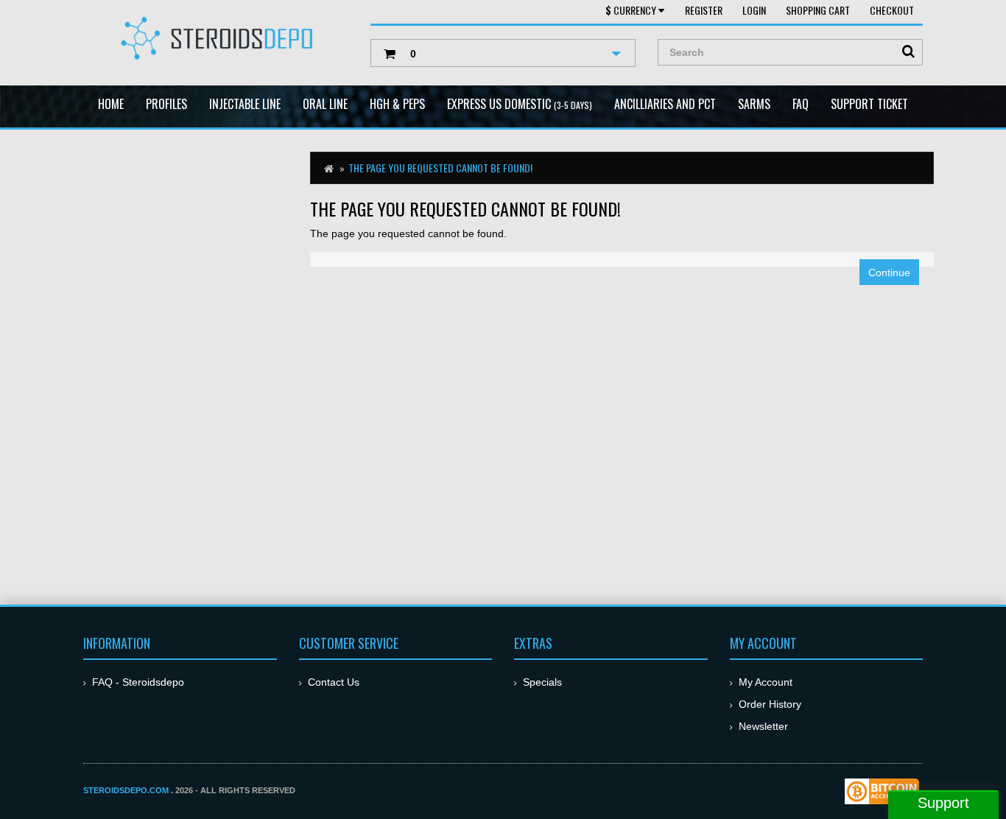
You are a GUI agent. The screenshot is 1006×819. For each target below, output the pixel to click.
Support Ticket (869, 104)
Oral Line (325, 104)
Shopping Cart (818, 10)
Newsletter (763, 726)
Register (703, 10)
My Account (765, 682)
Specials (542, 682)
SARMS (754, 104)
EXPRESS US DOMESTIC (519, 104)
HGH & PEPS (397, 104)
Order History (770, 704)
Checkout (892, 10)
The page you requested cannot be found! (440, 167)
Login (754, 10)
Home (111, 104)
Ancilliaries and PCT (665, 104)
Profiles (166, 104)
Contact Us (333, 682)
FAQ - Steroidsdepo (138, 682)
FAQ (800, 104)
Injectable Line (245, 104)
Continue (889, 272)
